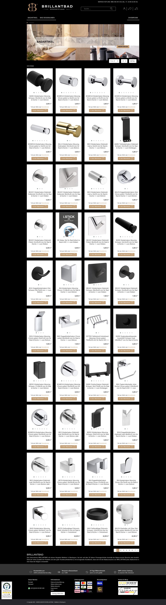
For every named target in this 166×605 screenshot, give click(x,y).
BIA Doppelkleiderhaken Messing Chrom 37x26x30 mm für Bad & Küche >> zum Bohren (97, 482)
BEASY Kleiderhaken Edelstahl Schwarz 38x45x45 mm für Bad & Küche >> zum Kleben (97, 290)
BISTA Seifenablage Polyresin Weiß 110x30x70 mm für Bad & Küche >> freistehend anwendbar (68, 530)
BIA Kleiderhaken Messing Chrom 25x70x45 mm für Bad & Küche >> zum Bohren (126, 482)
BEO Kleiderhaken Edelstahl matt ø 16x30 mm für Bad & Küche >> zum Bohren (97, 146)
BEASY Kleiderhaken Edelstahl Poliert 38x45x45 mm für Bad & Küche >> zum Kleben (97, 242)
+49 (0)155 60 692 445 (37, 588)
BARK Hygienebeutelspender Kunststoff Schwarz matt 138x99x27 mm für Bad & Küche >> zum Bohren (126, 338)
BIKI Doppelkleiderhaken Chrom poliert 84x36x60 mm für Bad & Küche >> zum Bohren (68, 338)
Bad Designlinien (47, 18)
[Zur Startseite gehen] (27, 22)
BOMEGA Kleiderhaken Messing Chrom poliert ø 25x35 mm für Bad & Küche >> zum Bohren (97, 98)
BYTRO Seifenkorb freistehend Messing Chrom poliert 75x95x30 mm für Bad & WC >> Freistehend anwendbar (97, 338)
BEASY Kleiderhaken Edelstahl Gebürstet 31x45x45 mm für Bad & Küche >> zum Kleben (39, 194)
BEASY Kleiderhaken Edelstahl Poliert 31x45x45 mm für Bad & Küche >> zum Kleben (40, 242)
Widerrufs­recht (55, 586)
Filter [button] (133, 61)
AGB (52, 590)
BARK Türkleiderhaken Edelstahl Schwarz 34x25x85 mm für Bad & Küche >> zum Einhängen (126, 146)
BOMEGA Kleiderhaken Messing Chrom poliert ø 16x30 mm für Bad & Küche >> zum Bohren (68, 98)
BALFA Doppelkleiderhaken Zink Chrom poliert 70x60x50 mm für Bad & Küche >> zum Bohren (126, 194)
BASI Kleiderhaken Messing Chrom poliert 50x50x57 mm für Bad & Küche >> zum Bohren (39, 530)
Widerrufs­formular (56, 584)
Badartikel (33, 18)
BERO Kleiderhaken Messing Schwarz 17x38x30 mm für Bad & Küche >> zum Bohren (40, 386)
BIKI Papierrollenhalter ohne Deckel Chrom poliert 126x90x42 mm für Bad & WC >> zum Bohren (126, 386)
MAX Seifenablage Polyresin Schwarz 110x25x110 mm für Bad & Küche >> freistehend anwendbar (97, 530)
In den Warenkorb (38, 110)
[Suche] (111, 8)
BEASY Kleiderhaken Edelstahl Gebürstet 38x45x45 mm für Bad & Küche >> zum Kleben (68, 194)
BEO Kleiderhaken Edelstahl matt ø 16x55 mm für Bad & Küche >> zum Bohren (97, 194)
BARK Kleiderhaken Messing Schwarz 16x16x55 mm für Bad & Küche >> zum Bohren (126, 242)
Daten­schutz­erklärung (57, 582)
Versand (30, 584)
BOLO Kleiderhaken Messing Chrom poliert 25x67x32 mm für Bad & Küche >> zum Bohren (39, 338)
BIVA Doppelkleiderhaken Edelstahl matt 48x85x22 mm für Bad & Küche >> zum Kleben (126, 434)
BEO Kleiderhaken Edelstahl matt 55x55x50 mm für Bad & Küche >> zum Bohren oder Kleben (68, 434)
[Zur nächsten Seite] (138, 550)
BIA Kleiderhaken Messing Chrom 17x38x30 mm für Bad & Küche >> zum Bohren (68, 290)
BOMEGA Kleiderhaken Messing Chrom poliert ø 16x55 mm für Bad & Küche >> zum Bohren (39, 146)
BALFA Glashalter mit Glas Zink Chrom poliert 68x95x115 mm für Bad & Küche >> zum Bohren (126, 530)
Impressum (54, 588)
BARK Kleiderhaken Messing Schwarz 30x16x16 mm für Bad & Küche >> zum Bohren (40, 98)
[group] (40, 81)
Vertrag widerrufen (57, 593)
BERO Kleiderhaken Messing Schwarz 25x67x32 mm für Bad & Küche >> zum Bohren (97, 434)
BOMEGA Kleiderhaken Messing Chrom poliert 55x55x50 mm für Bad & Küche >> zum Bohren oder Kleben (39, 434)
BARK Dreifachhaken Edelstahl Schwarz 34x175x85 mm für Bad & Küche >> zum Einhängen (97, 386)
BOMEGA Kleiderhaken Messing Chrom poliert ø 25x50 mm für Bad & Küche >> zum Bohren (126, 98)
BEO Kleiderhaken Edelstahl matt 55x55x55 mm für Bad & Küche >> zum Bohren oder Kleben (39, 482)
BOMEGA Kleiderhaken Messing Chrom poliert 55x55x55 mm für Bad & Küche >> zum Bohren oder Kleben (68, 386)
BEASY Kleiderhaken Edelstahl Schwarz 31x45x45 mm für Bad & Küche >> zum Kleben (126, 290)
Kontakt (30, 582)
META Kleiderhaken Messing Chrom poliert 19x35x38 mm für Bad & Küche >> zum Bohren (68, 482)
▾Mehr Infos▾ (123, 46)
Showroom (133, 18)
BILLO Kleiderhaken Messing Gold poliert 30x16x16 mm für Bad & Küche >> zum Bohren (68, 146)
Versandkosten (45, 107)
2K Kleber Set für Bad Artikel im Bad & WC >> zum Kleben (68, 241)
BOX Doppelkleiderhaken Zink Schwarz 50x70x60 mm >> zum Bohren (39, 290)
